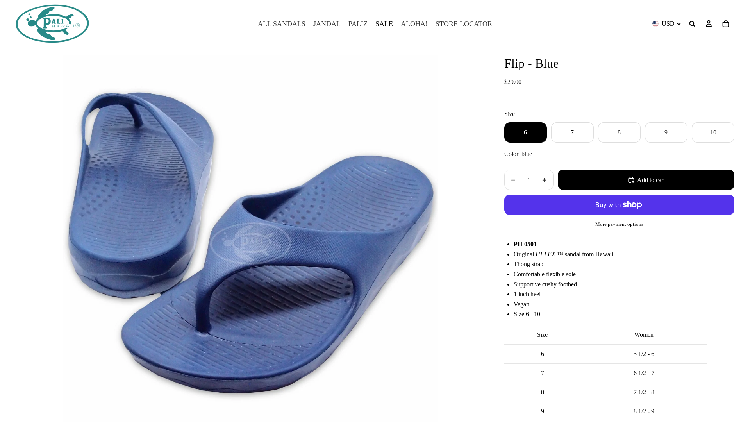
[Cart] (725, 23)
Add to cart (651, 180)
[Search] (692, 23)
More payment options (619, 224)
